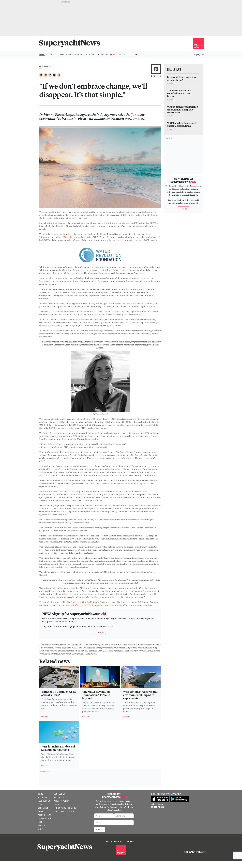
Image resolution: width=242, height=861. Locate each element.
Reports (53, 54)
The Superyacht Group (66, 808)
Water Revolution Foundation (78, 236)
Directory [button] (80, 54)
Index (41, 822)
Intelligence (66, 54)
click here (76, 605)
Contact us (60, 794)
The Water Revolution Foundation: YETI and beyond (96, 695)
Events (41, 825)
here (94, 653)
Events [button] (93, 54)
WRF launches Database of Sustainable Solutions (58, 748)
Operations (44, 808)
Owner (41, 811)
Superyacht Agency (64, 811)
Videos (104, 54)
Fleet (40, 804)
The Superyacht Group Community (104, 605)
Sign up (100, 632)
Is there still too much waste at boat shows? (58, 693)
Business (42, 797)
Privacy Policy (62, 801)
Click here (44, 644)
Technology (44, 801)
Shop (112, 54)
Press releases (46, 815)
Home (40, 794)
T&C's (56, 804)
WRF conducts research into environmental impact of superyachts (140, 695)
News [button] (42, 54)
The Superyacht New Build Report (83, 602)
